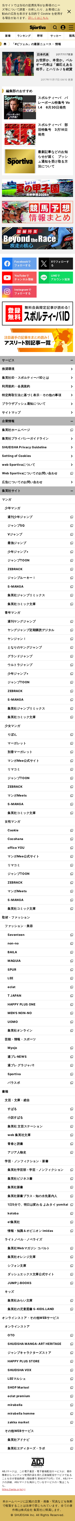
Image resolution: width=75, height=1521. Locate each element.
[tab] (40, 36)
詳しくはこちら (38, 17)
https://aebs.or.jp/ (14, 1489)
